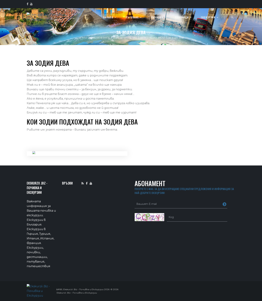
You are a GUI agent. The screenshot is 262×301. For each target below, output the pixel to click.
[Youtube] (91, 183)
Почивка (157, 17)
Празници (182, 17)
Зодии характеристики (125, 37)
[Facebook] (87, 183)
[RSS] (82, 183)
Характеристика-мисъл (152, 37)
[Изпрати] (224, 203)
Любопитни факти (99, 37)
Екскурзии (208, 17)
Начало (108, 17)
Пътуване (132, 17)
